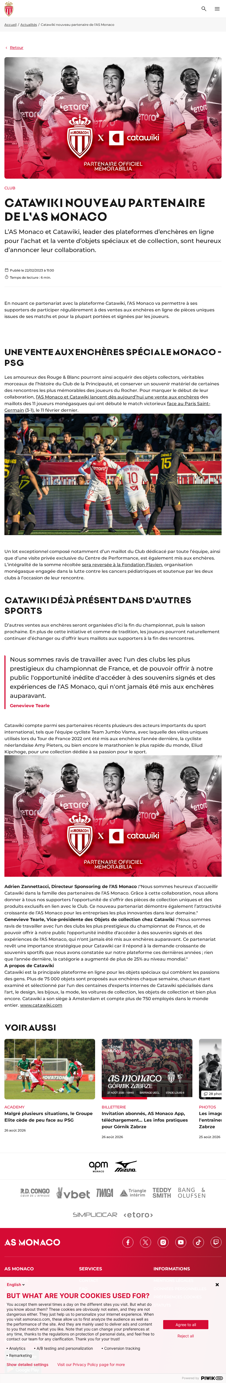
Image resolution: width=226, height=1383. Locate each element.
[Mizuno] (125, 1166)
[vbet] (73, 1193)
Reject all (185, 1336)
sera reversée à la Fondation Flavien (122, 564)
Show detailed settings (28, 1364)
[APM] (98, 1166)
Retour (16, 47)
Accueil (10, 25)
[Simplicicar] (95, 1215)
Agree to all (186, 1324)
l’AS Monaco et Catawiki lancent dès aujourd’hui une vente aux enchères (117, 397)
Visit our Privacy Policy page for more (91, 1364)
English (14, 1284)
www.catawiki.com (41, 1005)
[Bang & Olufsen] (191, 1193)
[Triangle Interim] (133, 1193)
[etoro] (138, 1215)
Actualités (28, 25)
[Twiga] (104, 1193)
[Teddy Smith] (162, 1193)
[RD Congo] (35, 1193)
